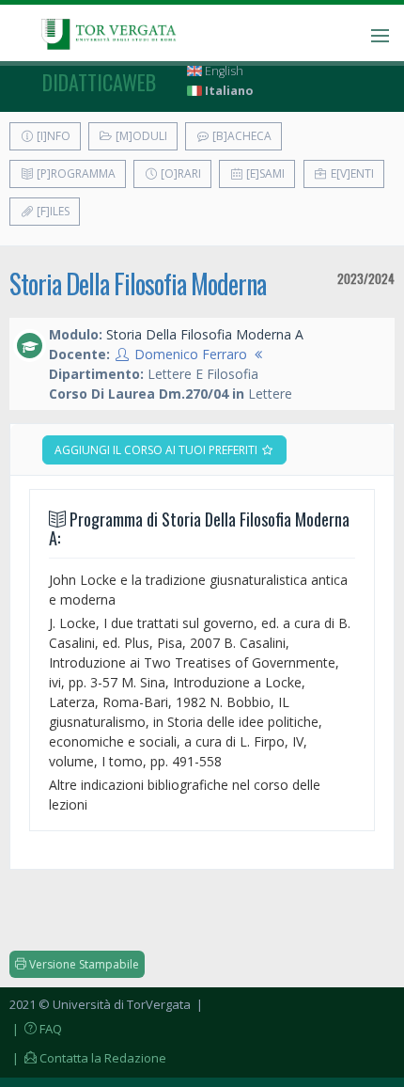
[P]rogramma (75, 173)
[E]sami (264, 173)
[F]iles (52, 211)
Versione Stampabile (82, 964)
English (222, 71)
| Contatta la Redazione (87, 1057)
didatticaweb (99, 82)
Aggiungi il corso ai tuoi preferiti (157, 450)
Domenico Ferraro (190, 354)
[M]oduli (140, 136)
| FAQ (35, 1028)
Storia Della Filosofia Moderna (137, 283)
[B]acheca (241, 136)
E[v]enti (351, 173)
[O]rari (179, 173)
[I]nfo (52, 136)
